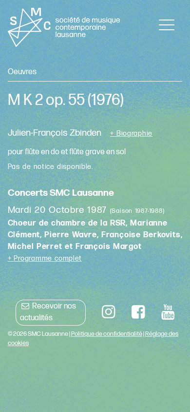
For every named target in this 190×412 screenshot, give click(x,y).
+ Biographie (131, 133)
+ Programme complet (45, 258)
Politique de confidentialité (106, 334)
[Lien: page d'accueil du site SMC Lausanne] (64, 27)
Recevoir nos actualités (48, 312)
